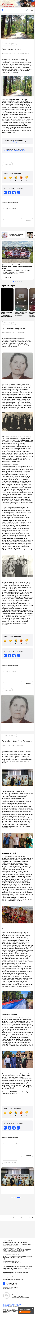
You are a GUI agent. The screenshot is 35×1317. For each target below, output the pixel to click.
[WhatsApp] (18, 192)
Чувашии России (10, 1162)
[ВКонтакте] (5, 192)
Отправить (27, 220)
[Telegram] (14, 192)
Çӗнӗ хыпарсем (9, 44)
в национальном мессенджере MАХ (15, 149)
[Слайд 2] (15, 281)
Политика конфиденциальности (12, 1314)
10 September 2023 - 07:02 (8, 332)
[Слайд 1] (13, 281)
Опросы (23, 1218)
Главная (15, 1218)
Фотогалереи (6, 1218)
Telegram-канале (19, 142)
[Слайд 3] (17, 281)
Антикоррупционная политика (12, 1304)
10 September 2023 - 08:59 (8, 53)
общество (7, 164)
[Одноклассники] (9, 192)
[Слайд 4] (19, 281)
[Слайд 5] (21, 281)
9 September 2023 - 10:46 (8, 745)
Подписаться (24, 1312)
